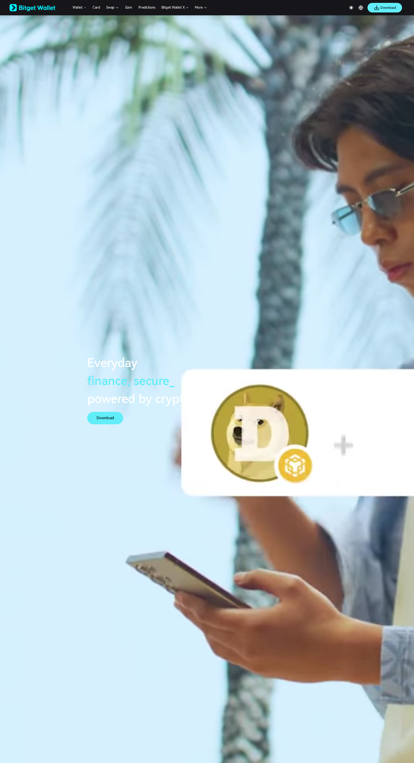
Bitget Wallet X (173, 7)
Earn (128, 7)
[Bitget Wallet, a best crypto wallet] (39, 7)
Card (96, 7)
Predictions (146, 7)
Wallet (77, 7)
